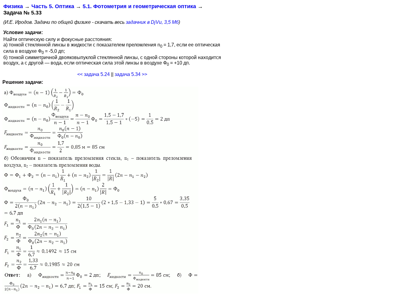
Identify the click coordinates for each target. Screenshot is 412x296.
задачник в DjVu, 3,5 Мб (152, 22)
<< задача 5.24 (93, 74)
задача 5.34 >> (131, 74)
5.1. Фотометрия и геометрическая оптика (139, 6)
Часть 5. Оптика (52, 6)
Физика (13, 6)
